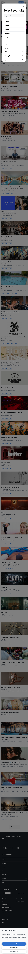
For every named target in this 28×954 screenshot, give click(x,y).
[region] (14, 941)
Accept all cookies (14, 943)
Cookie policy (15, 939)
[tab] (14, 22)
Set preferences (14, 951)
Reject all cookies (14, 947)
